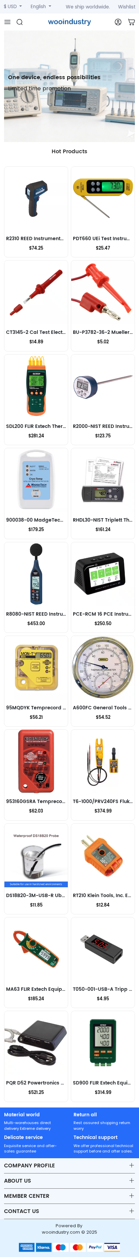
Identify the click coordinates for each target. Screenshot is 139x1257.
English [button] (39, 6)
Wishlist (127, 6)
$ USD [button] (11, 6)
